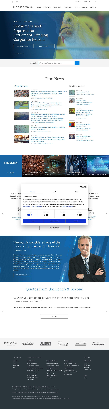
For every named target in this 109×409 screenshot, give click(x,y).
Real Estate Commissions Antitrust (43, 98)
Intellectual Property (51, 375)
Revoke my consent (29, 392)
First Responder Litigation (52, 368)
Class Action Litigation (33, 373)
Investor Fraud (49, 378)
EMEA (85, 375)
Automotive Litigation (33, 365)
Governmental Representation (54, 370)
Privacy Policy (16, 389)
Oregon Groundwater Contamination (44, 122)
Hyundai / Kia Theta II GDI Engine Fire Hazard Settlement (88, 217)
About (76, 7)
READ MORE (24, 44)
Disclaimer (34, 389)
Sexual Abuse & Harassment (71, 365)
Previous (3, 213)
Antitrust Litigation (32, 363)
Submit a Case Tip (88, 369)
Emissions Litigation (51, 360)
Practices (67, 7)
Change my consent (17, 392)
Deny (33, 221)
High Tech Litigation (51, 373)
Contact (93, 7)
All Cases (10, 173)
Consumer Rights (32, 375)
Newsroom (57, 7)
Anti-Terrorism (31, 360)
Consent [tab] (32, 191)
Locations (86, 363)
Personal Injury (68, 360)
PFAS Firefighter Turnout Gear (85, 140)
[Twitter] (14, 2)
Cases (39, 7)
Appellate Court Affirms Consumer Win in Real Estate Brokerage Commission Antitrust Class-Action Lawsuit (49, 94)
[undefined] (13, 53)
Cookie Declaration (43, 389)
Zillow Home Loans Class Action (42, 131)
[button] (15, 53)
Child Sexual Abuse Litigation (35, 368)
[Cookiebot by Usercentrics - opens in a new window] (79, 187)
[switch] (46, 215)
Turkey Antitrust (81, 118)
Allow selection (55, 221)
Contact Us (87, 365)
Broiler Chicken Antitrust (40, 109)
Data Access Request (54, 389)
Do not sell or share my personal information (46, 392)
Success (84, 7)
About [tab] (76, 191)
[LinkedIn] (17, 2)
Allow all (76, 221)
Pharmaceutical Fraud (70, 363)
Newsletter (86, 367)
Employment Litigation (52, 363)
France (85, 377)
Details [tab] (54, 191)
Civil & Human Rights (32, 370)
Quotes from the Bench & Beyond (54, 289)
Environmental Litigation (52, 365)
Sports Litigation (68, 368)
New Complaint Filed (82, 92)
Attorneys (46, 7)
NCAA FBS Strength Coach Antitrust (43, 143)
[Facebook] (12, 2)
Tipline (78, 2)
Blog (14, 367)
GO (76, 63)
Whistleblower (68, 374)
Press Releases (21, 86)
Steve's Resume (21, 275)
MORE (54, 323)
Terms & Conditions (25, 389)
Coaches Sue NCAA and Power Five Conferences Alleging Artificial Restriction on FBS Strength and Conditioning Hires (47, 139)
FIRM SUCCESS (54, 228)
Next (106, 213)
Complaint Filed (81, 100)
